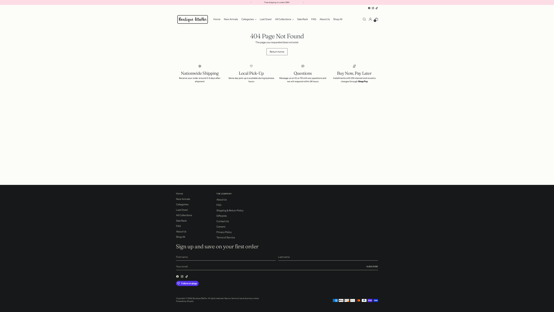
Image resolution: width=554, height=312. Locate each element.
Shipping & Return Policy (230, 210)
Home (179, 193)
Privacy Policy (224, 232)
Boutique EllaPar (200, 298)
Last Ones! (182, 209)
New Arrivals (183, 199)
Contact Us (222, 221)
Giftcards (221, 215)
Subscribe (372, 266)
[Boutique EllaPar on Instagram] (373, 8)
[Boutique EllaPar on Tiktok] (376, 8)
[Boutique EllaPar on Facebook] (369, 8)
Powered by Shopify (185, 301)
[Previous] (251, 2)
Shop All (180, 236)
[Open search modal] (364, 19)
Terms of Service (225, 237)
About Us (181, 231)
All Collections (184, 215)
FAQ (178, 226)
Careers (220, 226)
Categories (182, 204)
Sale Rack (181, 220)
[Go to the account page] (370, 19)
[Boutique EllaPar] (192, 19)
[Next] (303, 2)
